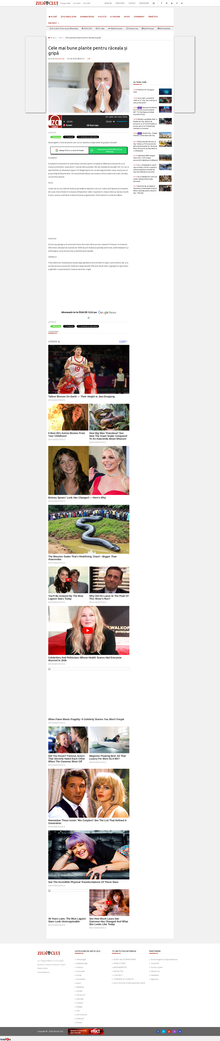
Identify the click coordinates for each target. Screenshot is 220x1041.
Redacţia (108, 3)
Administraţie (87, 17)
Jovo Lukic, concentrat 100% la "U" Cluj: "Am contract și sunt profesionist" (145, 100)
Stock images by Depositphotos (164, 959)
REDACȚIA (118, 971)
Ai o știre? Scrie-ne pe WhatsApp (64, 28)
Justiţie (79, 991)
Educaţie (80, 999)
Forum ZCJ (80, 995)
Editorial (80, 1018)
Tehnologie (81, 959)
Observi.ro (155, 971)
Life (60, 38)
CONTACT (118, 975)
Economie (115, 17)
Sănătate (153, 17)
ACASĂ (53, 17)
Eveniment (139, 17)
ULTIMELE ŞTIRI (69, 17)
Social (78, 975)
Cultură (79, 1003)
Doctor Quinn (157, 967)
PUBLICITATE (120, 963)
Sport (127, 17)
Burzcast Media (119, 1037)
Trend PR (155, 963)
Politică (102, 17)
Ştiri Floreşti (149, 28)
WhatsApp (145, 3)
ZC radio (101, 28)
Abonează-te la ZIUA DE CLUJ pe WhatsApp (110, 150)
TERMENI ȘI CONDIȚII (124, 979)
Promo (79, 1022)
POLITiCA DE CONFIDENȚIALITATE (129, 983)
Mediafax (155, 975)
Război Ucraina (116, 28)
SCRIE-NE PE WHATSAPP (125, 959)
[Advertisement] (88, 217)
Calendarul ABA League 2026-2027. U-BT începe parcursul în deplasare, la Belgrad (145, 158)
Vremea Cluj (133, 28)
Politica (79, 967)
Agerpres (155, 979)
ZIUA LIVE (87, 28)
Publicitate (120, 3)
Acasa (53, 38)
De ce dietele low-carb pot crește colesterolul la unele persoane (145, 179)
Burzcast (108, 1037)
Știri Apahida (165, 28)
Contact (132, 3)
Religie (79, 1007)
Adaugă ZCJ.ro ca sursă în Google (71, 150)
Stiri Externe (81, 1014)
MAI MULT (52, 23)
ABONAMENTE (120, 967)
